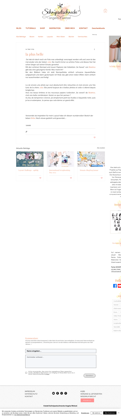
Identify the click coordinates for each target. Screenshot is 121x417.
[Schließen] (119, 412)
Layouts (50, 37)
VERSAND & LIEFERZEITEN (91, 394)
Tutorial (116, 305)
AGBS (82, 391)
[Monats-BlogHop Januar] (91, 159)
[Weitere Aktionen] (94, 49)
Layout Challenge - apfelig (28, 170)
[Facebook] (115, 286)
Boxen (32, 37)
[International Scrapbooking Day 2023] (60, 159)
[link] (105, 11)
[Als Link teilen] (26, 132)
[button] (87, 400)
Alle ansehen (101, 148)
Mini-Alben (61, 37)
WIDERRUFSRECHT (88, 396)
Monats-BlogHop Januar (89, 170)
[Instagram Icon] (61, 393)
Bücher (71, 37)
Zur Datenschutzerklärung (22, 415)
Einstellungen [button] (85, 413)
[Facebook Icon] (57, 393)
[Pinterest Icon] (65, 393)
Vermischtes (82, 37)
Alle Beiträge (21, 37)
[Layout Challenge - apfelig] (29, 159)
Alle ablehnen (96, 413)
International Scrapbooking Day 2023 (59, 171)
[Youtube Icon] (53, 393)
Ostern (116, 319)
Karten (40, 37)
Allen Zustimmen (110, 413)
